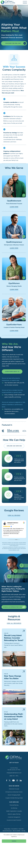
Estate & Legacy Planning (14, 814)
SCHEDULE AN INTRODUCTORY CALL (12, 607)
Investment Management (14, 817)
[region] (14, 838)
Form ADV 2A (14, 829)
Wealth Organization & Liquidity (14, 811)
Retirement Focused (14, 789)
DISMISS (14, 841)
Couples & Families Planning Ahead (13, 798)
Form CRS (21, 829)
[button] (25, 2)
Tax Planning (14, 808)
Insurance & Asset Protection (14, 820)
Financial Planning (14, 805)
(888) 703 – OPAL (14, 776)
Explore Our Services (14, 446)
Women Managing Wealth (14, 795)
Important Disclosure (7, 830)
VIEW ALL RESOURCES (14, 623)
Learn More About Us (12, 371)
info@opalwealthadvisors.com (14, 773)
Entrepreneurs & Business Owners (14, 792)
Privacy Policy (7, 829)
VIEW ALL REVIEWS (14, 515)
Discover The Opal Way (13, 43)
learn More (14, 207)
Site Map (23, 830)
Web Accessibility (16, 830)
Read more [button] (4, 535)
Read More (14, 649)
